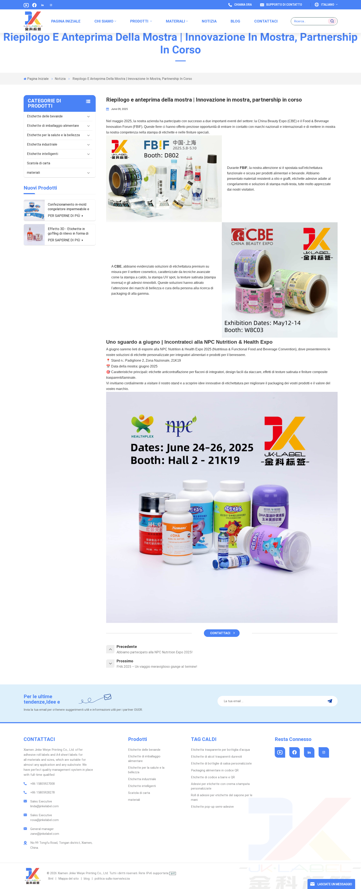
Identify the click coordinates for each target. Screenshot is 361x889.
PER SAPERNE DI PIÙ (64, 216)
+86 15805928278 (42, 792)
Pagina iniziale (65, 21)
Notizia (209, 21)
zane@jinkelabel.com (44, 834)
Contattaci (266, 21)
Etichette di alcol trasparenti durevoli (216, 756)
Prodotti (139, 21)
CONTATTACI (220, 633)
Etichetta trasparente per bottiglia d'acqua (220, 750)
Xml (50, 878)
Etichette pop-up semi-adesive (212, 807)
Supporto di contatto (284, 4)
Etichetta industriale (42, 144)
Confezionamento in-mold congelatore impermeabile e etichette (68, 206)
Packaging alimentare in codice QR (215, 770)
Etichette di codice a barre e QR (213, 777)
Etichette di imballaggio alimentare (53, 126)
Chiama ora (243, 4)
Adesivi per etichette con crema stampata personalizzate (220, 786)
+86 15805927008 (42, 784)
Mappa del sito (69, 878)
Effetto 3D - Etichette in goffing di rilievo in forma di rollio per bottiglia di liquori (68, 231)
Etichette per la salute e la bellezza (53, 135)
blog (87, 878)
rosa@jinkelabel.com (44, 820)
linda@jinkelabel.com (44, 806)
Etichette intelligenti (42, 154)
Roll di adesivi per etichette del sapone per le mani (221, 797)
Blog (235, 21)
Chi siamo (103, 21)
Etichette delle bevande (45, 116)
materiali (175, 21)
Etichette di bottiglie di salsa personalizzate (221, 763)
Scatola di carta (38, 163)
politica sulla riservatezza (112, 878)
